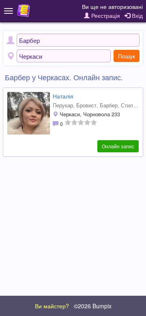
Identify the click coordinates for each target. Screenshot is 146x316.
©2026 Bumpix (93, 306)
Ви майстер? (52, 306)
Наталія (63, 96)
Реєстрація (105, 15)
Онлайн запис (118, 146)
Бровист (86, 105)
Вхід (136, 15)
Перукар (63, 105)
